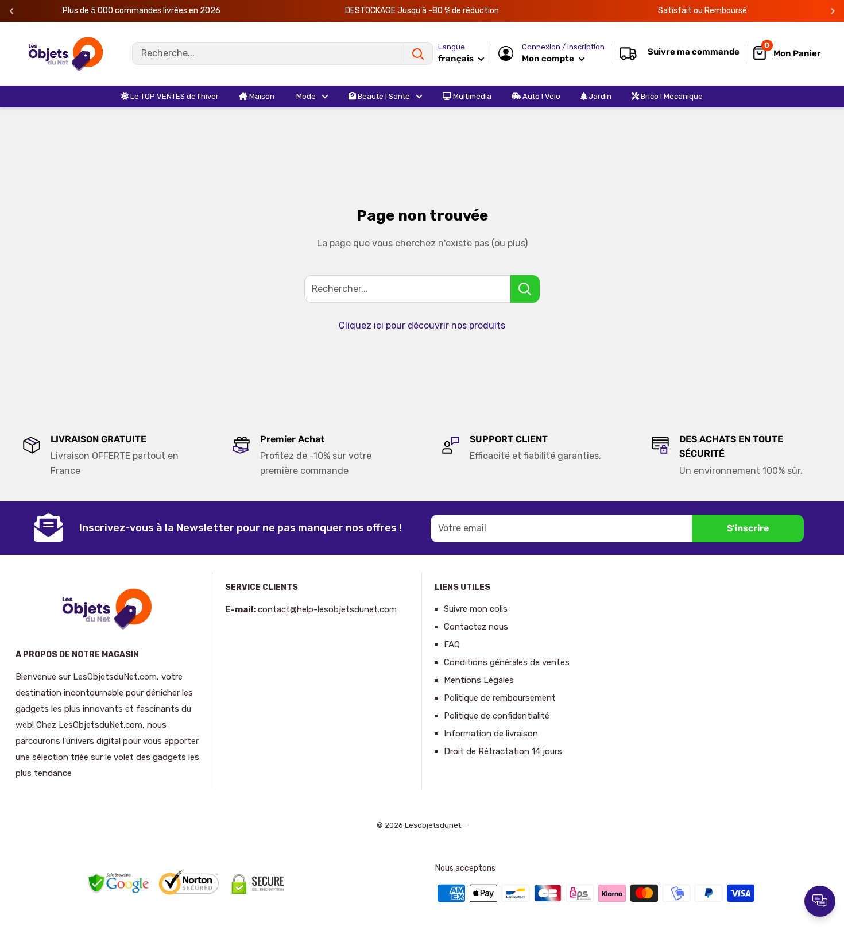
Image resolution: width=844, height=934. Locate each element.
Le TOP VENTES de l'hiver (174, 96)
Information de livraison (491, 733)
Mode (305, 96)
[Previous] (12, 11)
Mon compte (549, 58)
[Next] (833, 11)
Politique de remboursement (500, 698)
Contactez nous (476, 627)
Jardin (599, 96)
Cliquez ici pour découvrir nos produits (422, 325)
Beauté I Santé (383, 96)
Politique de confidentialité (496, 716)
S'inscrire (748, 528)
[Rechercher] (418, 53)
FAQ (452, 644)
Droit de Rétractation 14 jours (503, 751)
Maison (260, 96)
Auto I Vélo (540, 96)
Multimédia (471, 96)
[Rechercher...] (525, 289)
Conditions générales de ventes (507, 662)
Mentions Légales (479, 680)
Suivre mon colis (476, 609)
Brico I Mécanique (671, 96)
